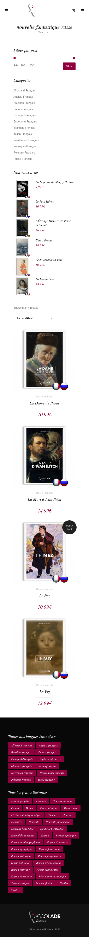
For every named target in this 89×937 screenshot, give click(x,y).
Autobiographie (20, 801)
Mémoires (16, 822)
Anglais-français (48, 745)
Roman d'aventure (57, 842)
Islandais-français (21, 766)
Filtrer (69, 66)
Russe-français (46, 779)
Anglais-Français (23, 96)
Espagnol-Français (24, 115)
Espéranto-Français (25, 121)
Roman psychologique (48, 863)
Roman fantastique (49, 849)
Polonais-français (21, 779)
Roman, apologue (66, 835)
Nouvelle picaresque (52, 828)
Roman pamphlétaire (50, 856)
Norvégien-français (22, 773)
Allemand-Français (24, 90)
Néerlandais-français (52, 773)
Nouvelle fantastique (58, 822)
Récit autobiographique (52, 876)
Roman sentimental (47, 869)
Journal (68, 815)
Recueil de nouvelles (22, 835)
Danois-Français (23, 109)
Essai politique (48, 808)
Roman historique (21, 856)
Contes (15, 808)
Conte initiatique (62, 801)
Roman (45, 835)
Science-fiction (44, 883)
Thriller (63, 883)
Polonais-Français (24, 152)
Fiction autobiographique (26, 815)
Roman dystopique (21, 849)
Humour (52, 815)
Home (41, 32)
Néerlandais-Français (26, 140)
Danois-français (47, 752)
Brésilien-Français (24, 102)
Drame (29, 808)
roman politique (20, 863)
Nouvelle (34, 822)
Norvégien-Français (25, 146)
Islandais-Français (24, 127)
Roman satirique (20, 869)
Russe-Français (22, 158)
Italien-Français (22, 134)
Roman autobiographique (25, 842)
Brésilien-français (21, 752)
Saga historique (20, 883)
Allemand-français (21, 745)
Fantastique (70, 808)
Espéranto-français (50, 759)
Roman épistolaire (21, 876)
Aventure (41, 801)
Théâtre (15, 890)
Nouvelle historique (22, 828)
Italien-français (47, 766)
